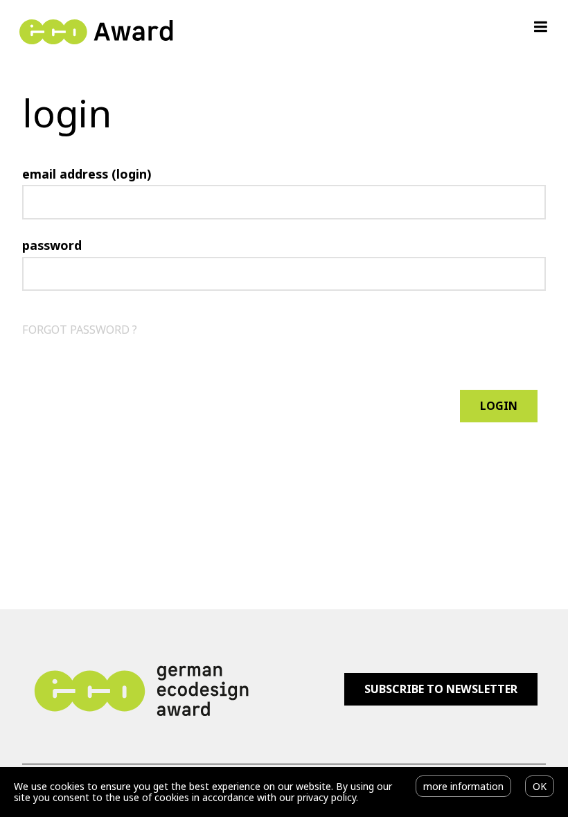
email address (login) (86, 173)
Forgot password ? (79, 329)
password (52, 245)
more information (463, 786)
